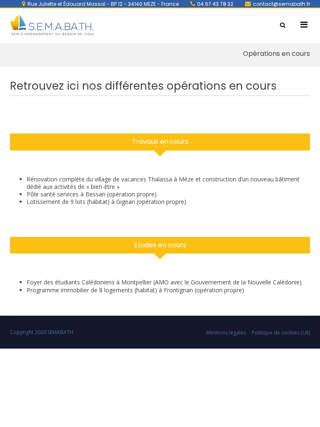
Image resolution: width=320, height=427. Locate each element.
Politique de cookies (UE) (281, 332)
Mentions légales (226, 332)
